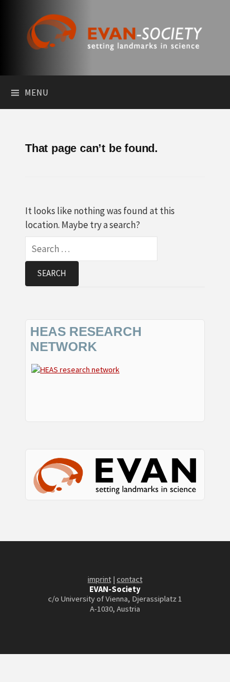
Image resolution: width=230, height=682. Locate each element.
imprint (99, 579)
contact (129, 579)
